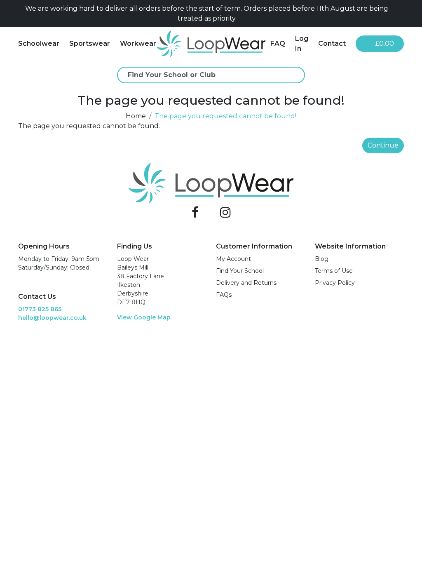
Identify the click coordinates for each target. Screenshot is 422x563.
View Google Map (144, 317)
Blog (321, 259)
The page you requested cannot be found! (225, 116)
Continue (383, 145)
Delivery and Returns (246, 282)
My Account (233, 259)
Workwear (138, 43)
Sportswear (89, 43)
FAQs (224, 294)
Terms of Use (334, 270)
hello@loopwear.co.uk (52, 317)
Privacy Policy (335, 282)
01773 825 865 (39, 309)
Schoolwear (38, 43)
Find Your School (240, 270)
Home (136, 116)
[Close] (400, 13)
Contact (332, 43)
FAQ (277, 43)
